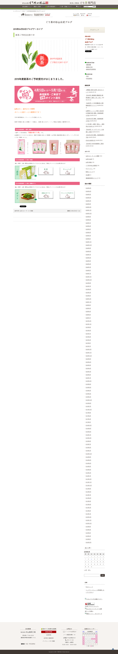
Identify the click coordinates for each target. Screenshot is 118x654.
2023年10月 (89, 280)
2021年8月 (88, 330)
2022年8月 (88, 308)
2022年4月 (88, 314)
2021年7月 (88, 333)
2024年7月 (88, 254)
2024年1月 (88, 273)
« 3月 (85, 570)
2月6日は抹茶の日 (90, 140)
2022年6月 (88, 311)
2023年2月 (88, 295)
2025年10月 (88, 213)
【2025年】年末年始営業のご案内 (95, 143)
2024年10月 (89, 245)
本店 (87, 76)
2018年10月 (89, 400)
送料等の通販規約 (49, 638)
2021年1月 (88, 346)
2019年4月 (88, 394)
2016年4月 (88, 431)
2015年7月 (88, 444)
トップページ (16, 11)
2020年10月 (89, 356)
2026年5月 (88, 194)
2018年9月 (88, 403)
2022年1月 (88, 318)
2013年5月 (88, 501)
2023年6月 (88, 289)
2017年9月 (88, 412)
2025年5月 (88, 229)
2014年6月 (88, 463)
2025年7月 (88, 223)
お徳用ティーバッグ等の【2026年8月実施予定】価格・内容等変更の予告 (95, 113)
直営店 (88, 69)
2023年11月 (88, 277)
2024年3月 (88, 267)
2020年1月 (88, 378)
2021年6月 (88, 337)
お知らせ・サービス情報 (26, 211)
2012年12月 (88, 517)
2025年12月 (88, 207)
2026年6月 (88, 191)
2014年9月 (88, 457)
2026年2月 (88, 204)
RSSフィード (89, 587)
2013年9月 (88, 488)
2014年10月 (89, 454)
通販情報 (88, 65)
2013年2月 (88, 511)
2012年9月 (88, 526)
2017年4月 (88, 416)
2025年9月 (88, 216)
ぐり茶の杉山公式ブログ (59, 22)
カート (79, 6)
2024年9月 (88, 248)
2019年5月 (88, 390)
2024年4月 (88, 264)
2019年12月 (88, 381)
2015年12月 (88, 438)
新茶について (89, 172)
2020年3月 (88, 371)
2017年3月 (88, 419)
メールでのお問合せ (70, 631)
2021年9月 (88, 327)
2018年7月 (88, 406)
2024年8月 (88, 251)
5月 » (89, 570)
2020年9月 (88, 359)
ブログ (23, 11)
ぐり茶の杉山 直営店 (91, 165)
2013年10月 (89, 485)
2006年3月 (88, 542)
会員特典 (48, 635)
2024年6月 (88, 258)
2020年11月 (88, 352)
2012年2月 (88, 539)
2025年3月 (88, 235)
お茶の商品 (89, 162)
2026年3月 (88, 201)
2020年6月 (88, 362)
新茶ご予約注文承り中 (25, 34)
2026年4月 (88, 197)
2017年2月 (88, 422)
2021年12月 (88, 321)
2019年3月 (88, 397)
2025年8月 (88, 220)
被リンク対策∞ (89, 611)
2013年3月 (88, 507)
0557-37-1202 (70, 640)
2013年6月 (88, 498)
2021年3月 (88, 340)
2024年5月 (88, 261)
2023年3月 (88, 292)
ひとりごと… (89, 168)
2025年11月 (88, 210)
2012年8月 (88, 529)
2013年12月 (88, 479)
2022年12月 (88, 299)
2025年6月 (88, 226)
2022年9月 (88, 305)
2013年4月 (88, 504)
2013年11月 (88, 482)
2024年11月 (88, 242)
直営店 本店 (89, 67)
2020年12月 (88, 349)
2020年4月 (88, 368)
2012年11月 (88, 520)
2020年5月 (88, 365)
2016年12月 (88, 425)
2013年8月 (88, 492)
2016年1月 (88, 435)
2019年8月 (88, 387)
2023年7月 (88, 286)
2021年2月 (88, 343)
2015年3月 (88, 450)
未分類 (87, 175)
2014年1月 (88, 476)
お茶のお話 (89, 159)
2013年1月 (88, 514)
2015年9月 (88, 441)
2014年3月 (88, 473)
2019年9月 (88, 384)
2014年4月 (88, 469)
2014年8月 (88, 460)
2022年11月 (88, 302)
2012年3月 (88, 536)
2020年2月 (88, 375)
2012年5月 (88, 533)
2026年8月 (88, 188)
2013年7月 (88, 495)
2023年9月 (88, 283)
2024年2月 (88, 270)
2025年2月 (88, 239)
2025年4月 (88, 232)
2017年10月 (89, 409)
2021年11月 (88, 324)
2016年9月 (88, 428)
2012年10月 (88, 523)
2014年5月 (88, 466)
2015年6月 (88, 447)
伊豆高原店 (93, 69)
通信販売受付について (92, 178)
